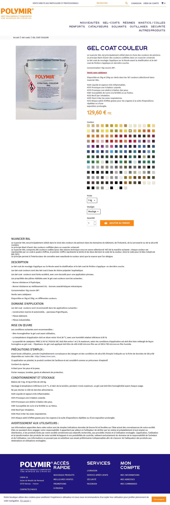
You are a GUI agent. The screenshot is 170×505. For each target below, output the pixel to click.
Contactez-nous (28, 489)
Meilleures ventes (63, 479)
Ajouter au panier (117, 223)
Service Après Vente (97, 475)
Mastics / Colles (151, 23)
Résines (129, 23)
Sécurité (158, 27)
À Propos (58, 488)
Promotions (60, 484)
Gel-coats (111, 23)
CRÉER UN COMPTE (151, 3)
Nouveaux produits (64, 475)
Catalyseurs (98, 27)
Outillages (139, 27)
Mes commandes (128, 484)
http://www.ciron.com (45, 356)
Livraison (92, 470)
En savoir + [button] (25, 501)
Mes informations (129, 475)
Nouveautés (90, 23)
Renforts (77, 27)
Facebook (92, 484)
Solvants (119, 27)
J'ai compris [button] (159, 499)
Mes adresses (127, 479)
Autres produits (152, 30)
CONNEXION (136, 3)
